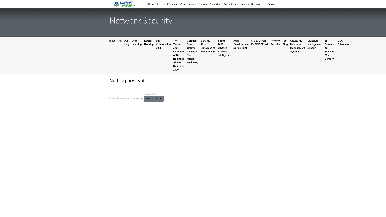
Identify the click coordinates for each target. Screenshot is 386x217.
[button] (264, 4)
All (120, 40)
